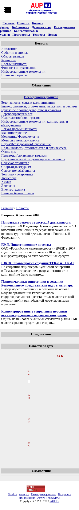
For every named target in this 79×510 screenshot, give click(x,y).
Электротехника (13, 189)
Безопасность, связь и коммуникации (28, 102)
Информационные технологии (23, 71)
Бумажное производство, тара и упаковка (31, 110)
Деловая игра (41, 27)
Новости (23, 23)
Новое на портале (14, 75)
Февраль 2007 (29, 351)
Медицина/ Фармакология (20, 136)
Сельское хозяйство (15, 163)
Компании (8, 60)
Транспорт (8, 178)
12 (29, 402)
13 (29, 405)
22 (29, 436)
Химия (6, 182)
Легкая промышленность (19, 129)
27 (29, 453)
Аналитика (9, 49)
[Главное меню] (8, 10)
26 (29, 450)
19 (29, 426)
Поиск (52, 34)
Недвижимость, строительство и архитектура (34, 148)
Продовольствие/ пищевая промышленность (33, 159)
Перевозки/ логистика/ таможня (24, 155)
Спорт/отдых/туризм (16, 167)
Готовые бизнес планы (17, 193)
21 (29, 432)
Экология (8, 185)
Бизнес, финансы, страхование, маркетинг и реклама (39, 106)
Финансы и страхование (18, 67)
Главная (9, 23)
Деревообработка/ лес (16, 114)
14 (29, 408)
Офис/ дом (8, 151)
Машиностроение (14, 133)
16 (29, 415)
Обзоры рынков (12, 56)
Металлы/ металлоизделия (20, 140)
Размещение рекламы (43, 494)
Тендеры (38, 34)
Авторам (24, 494)
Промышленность (14, 64)
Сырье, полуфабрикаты (18, 170)
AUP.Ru (54, 501)
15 (29, 412)
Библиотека (20, 27)
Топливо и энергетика (17, 174)
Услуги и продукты (48, 497)
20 (29, 429)
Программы (21, 34)
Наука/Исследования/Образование (26, 144)
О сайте (12, 494)
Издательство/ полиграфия (20, 117)
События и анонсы (14, 52)
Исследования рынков (41, 97)
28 (29, 456)
